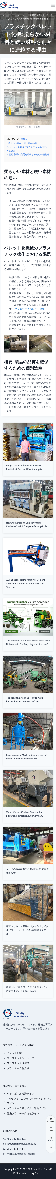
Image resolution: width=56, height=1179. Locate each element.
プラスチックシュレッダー (22, 1058)
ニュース (15, 15)
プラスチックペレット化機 (29, 308)
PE (14, 204)
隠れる (24, 139)
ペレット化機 (14, 1053)
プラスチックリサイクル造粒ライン (26, 1108)
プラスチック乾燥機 (18, 1068)
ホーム (6, 15)
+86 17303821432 (16, 1148)
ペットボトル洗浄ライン (20, 1093)
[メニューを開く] (53, 5)
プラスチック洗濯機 (18, 1063)
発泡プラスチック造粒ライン (23, 1113)
